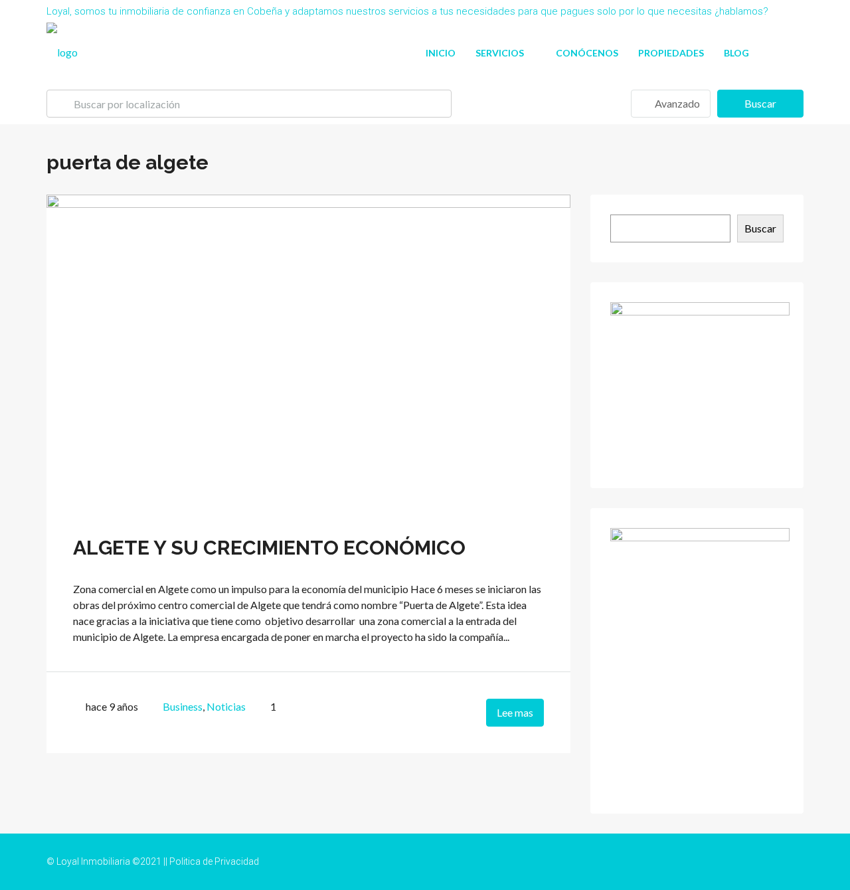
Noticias (226, 706)
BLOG (736, 52)
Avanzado (676, 103)
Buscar (760, 103)
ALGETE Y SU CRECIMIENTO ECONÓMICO (269, 547)
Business (183, 706)
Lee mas (515, 712)
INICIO (441, 52)
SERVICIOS (499, 52)
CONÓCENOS (587, 52)
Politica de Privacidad (214, 861)
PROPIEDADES (671, 52)
